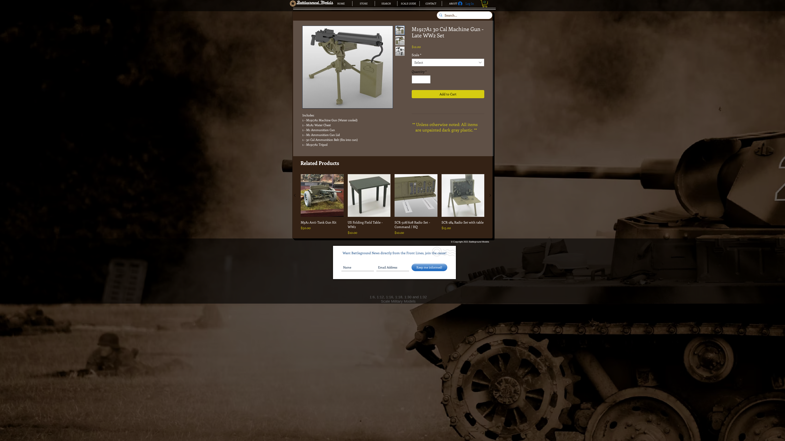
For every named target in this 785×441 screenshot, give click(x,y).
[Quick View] (322, 195)
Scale (416, 55)
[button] (484, 3)
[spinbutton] (421, 79)
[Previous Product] (294, 195)
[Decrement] (415, 79)
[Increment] (427, 79)
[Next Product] (490, 195)
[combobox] (448, 62)
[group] (392, 204)
